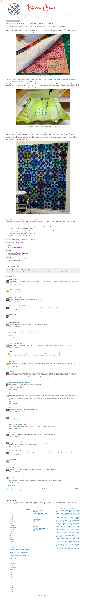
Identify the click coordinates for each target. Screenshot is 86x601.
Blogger (45, 595)
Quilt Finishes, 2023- (42, 17)
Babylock (77, 508)
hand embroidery (75, 548)
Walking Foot (73, 545)
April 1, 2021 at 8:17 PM (14, 293)
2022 (10, 521)
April (11, 541)
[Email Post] (22, 269)
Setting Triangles (75, 540)
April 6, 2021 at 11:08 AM (14, 463)
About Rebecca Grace (10, 17)
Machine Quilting (61, 529)
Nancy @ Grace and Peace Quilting (17, 305)
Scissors (74, 538)
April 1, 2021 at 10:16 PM (14, 309)
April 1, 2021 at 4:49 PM (14, 284)
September (12, 531)
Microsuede (73, 529)
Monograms (76, 531)
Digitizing (71, 517)
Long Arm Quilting (67, 526)
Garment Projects (67, 17)
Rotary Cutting (75, 537)
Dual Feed (73, 518)
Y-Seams (65, 547)
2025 (10, 515)
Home (43, 488)
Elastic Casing (59, 520)
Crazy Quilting (58, 514)
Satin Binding (68, 538)
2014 (10, 584)
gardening (58, 548)
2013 (10, 585)
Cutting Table (71, 516)
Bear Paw (14, 271)
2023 (10, 519)
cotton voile (76, 547)
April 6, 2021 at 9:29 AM (14, 446)
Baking (57, 510)
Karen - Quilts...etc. (13, 297)
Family (57, 521)
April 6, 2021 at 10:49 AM (14, 454)
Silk (59, 542)
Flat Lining (77, 521)
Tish (10, 467)
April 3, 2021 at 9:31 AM (14, 389)
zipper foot (61, 550)
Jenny (10, 416)
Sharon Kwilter (12, 322)
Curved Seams (72, 514)
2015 (10, 582)
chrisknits (11, 459)
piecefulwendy (12, 279)
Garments (70, 523)
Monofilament (68, 531)
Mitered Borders (60, 531)
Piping (64, 533)
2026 (10, 513)
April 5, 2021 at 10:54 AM (14, 436)
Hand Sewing (59, 524)
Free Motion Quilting (61, 523)
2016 (10, 580)
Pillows (61, 533)
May (11, 539)
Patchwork (65, 532)
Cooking (67, 513)
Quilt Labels (67, 271)
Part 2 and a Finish (37, 529)
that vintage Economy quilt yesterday (33, 26)
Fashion (61, 521)
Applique (63, 508)
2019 (10, 574)
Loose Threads (36, 509)
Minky (77, 529)
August (12, 533)
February (12, 567)
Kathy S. (11, 314)
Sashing (63, 538)
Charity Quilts (68, 511)
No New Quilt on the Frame (39, 525)
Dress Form (63, 518)
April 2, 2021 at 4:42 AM (14, 357)
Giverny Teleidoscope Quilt (33, 271)
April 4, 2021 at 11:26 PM (14, 428)
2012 (10, 587)
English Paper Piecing (73, 520)
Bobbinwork (58, 511)
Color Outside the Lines (22, 271)
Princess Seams (59, 535)
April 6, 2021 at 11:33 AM (14, 471)
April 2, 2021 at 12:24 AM (14, 347)
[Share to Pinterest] (29, 270)
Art (67, 508)
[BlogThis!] (25, 270)
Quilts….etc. (36, 523)
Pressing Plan (75, 533)
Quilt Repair (75, 535)
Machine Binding (63, 528)
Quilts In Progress (50, 17)
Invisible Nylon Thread (68, 524)
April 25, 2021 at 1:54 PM (14, 482)
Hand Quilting (76, 523)
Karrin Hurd (12, 407)
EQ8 (77, 519)
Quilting (59, 537)
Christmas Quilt (75, 511)
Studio (57, 544)
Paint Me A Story (60, 271)
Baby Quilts (71, 508)
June (11, 537)
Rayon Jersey (64, 537)
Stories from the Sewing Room (40, 528)
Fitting (73, 521)
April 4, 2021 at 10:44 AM (14, 411)
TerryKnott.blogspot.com (15, 343)
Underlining (71, 544)
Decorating (59, 517)
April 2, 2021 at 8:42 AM (14, 366)
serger (57, 550)
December (12, 525)
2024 (10, 517)
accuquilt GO (70, 547)
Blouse (77, 510)
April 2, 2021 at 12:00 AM (14, 339)
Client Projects (60, 513)
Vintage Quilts (66, 545)
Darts (78, 516)
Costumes (71, 513)
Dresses (68, 518)
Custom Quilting (61, 516)
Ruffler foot (58, 538)
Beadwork (62, 510)
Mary (10, 361)
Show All (52, 532)
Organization (59, 532)
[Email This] (24, 270)
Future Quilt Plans (59, 17)
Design (65, 517)
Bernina (68, 510)
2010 (10, 591)
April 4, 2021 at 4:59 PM (14, 419)
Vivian (10, 371)
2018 (10, 576)
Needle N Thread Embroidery (40, 513)
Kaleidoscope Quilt (43, 271)
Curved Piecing (65, 514)
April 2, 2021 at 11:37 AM (14, 378)
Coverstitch (77, 513)
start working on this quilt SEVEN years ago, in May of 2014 (63, 79)
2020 (10, 572)
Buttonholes (63, 511)
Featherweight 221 (67, 521)
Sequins (61, 540)
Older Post (77, 488)
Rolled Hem (70, 537)
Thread (60, 544)
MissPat (11, 393)
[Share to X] (27, 270)
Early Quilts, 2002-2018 (20, 17)
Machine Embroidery (52, 271)
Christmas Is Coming (37, 510)
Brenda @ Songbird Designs (16, 441)
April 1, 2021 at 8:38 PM (14, 301)
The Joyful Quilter (13, 289)
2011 (10, 589)
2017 (10, 578)
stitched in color (37, 519)
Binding (73, 510)
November (12, 527)
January (12, 569)
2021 (10, 523)
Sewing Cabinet (64, 541)
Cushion (77, 514)
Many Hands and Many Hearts (16, 424)
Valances (61, 545)
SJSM (10, 351)
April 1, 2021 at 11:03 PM (14, 326)
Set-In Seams (67, 540)
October (12, 529)
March (11, 565)
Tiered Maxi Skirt (66, 544)
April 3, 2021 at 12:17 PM (14, 403)
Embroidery (65, 520)
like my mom (36, 520)
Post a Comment (12, 485)
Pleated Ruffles (69, 533)
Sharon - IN (12, 432)
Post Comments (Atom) (17, 490)
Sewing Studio (71, 541)
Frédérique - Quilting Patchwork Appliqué (19, 382)
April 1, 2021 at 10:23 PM (14, 318)
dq (10, 475)
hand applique (65, 548)
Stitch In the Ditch (74, 542)
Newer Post (9, 488)
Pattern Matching (72, 532)
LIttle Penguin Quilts (14, 450)
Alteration (58, 508)
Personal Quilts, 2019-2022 (31, 17)
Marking (68, 529)
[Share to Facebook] (28, 270)
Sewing (58, 541)
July (11, 535)
